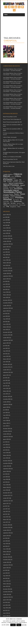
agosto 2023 (6, 311)
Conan (12, 176)
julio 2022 (5, 345)
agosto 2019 (6, 439)
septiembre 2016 (7, 532)
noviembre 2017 (6, 495)
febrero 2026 (6, 230)
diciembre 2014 (6, 589)
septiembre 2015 (7, 565)
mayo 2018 (5, 479)
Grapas (16, 180)
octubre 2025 (6, 241)
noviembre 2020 (6, 399)
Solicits (11, 201)
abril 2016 (5, 546)
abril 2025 (5, 257)
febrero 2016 (6, 551)
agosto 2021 (6, 375)
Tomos (5, 205)
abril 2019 (5, 450)
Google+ (12, 7)
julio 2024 (5, 281)
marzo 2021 (5, 388)
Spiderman (18, 201)
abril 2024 (5, 289)
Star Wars (13, 203)
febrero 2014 (6, 615)
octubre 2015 (6, 562)
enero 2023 (5, 329)
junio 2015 (5, 573)
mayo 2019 (5, 447)
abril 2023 (5, 321)
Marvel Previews (11, 185)
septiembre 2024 (7, 276)
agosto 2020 (6, 407)
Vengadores (13, 206)
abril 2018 (5, 482)
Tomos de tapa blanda (13, 205)
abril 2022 (5, 353)
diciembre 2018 (6, 460)
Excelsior (7, 179)
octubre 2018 (6, 466)
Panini (16, 194)
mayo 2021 (5, 383)
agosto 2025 (6, 246)
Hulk (4, 181)
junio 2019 (5, 444)
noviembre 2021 (6, 367)
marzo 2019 (5, 452)
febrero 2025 (6, 262)
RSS (19, 7)
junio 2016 (5, 541)
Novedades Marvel (11, 190)
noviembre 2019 (6, 431)
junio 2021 (5, 380)
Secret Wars (6, 201)
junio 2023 (5, 316)
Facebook (6, 7)
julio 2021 (5, 377)
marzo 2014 (5, 613)
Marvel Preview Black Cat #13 (10, 116)
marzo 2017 (5, 516)
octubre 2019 (6, 434)
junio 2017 (5, 508)
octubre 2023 (6, 305)
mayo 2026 (5, 222)
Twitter (9, 7)
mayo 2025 (5, 254)
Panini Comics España (12, 197)
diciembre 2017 (6, 492)
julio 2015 (5, 570)
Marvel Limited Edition (16, 183)
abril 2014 (5, 610)
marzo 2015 (5, 581)
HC (20, 180)
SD (21, 199)
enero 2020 (5, 426)
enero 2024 (5, 297)
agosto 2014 (6, 599)
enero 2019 (5, 458)
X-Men (18, 206)
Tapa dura (19, 203)
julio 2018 (5, 474)
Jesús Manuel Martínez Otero (9, 69)
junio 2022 (5, 348)
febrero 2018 (6, 487)
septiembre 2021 (7, 372)
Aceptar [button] (13, 624)
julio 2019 (5, 442)
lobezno (20, 181)
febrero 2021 (6, 391)
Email (22, 7)
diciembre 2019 (6, 428)
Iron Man (9, 181)
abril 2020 (5, 418)
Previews (19, 197)
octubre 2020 (6, 401)
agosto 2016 (6, 535)
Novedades (18, 188)
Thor (23, 203)
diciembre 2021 (6, 364)
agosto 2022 (6, 343)
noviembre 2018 (6, 463)
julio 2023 (5, 313)
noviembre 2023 (6, 302)
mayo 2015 (5, 575)
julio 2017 (5, 506)
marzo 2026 (5, 228)
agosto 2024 (6, 278)
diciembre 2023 (6, 300)
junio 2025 (5, 252)
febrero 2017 (6, 519)
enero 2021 (5, 393)
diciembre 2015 (6, 557)
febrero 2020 (6, 423)
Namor (11, 188)
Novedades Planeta (8, 194)
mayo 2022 (5, 351)
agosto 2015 (6, 567)
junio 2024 (5, 284)
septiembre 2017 (7, 500)
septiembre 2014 (7, 597)
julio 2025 (5, 249)
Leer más (23, 624)
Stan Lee (6, 203)
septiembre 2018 (7, 468)
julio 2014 (5, 602)
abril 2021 (5, 385)
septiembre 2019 (7, 436)
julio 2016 (5, 538)
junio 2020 (5, 412)
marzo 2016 (5, 549)
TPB (7, 206)
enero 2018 (5, 490)
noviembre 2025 (6, 238)
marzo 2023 (5, 324)
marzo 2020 (5, 420)
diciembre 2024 (6, 268)
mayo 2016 (5, 543)
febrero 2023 (6, 327)
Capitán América (8, 174)
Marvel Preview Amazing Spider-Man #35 (12, 122)
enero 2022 (5, 361)
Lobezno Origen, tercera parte (9, 137)
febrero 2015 (6, 583)
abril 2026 (5, 225)
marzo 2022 (5, 356)
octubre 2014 (6, 594)
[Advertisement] (14, 25)
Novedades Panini (12, 192)
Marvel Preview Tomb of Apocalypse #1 (12, 119)
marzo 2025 (5, 260)
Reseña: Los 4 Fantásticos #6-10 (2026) (12, 156)
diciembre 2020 (6, 396)
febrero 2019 (6, 455)
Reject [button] (18, 624)
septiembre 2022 (7, 340)
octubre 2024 (6, 273)
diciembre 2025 (6, 236)
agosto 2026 (6, 214)
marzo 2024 (5, 292)
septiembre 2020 (7, 404)
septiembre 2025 (7, 244)
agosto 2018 (6, 471)
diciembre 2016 (6, 525)
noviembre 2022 (6, 335)
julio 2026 (5, 217)
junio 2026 (5, 220)
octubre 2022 (6, 337)
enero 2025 (5, 265)
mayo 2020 (5, 415)
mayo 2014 (5, 607)
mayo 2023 (5, 319)
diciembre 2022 (6, 332)
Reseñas (7, 199)
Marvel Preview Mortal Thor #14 (10, 159)
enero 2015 (5, 586)
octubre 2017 (6, 498)
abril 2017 (5, 514)
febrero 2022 (6, 359)
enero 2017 (5, 522)
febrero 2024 (6, 294)
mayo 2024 (5, 286)
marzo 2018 (5, 484)
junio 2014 (5, 605)
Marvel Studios (12, 187)
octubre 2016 (6, 530)
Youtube (16, 7)
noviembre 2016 (6, 527)
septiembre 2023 (7, 308)
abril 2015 (5, 578)
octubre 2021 (6, 369)
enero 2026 (5, 233)
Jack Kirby (15, 181)
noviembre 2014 (6, 591)
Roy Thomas (16, 199)
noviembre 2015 (6, 559)
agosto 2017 (6, 503)
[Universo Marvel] (14, 5)
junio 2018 (5, 476)
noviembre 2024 (6, 270)
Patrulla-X (12, 197)
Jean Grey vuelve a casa (8, 166)
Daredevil (5, 178)
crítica (18, 176)
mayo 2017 (5, 511)
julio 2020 (5, 409)
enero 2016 (5, 554)
